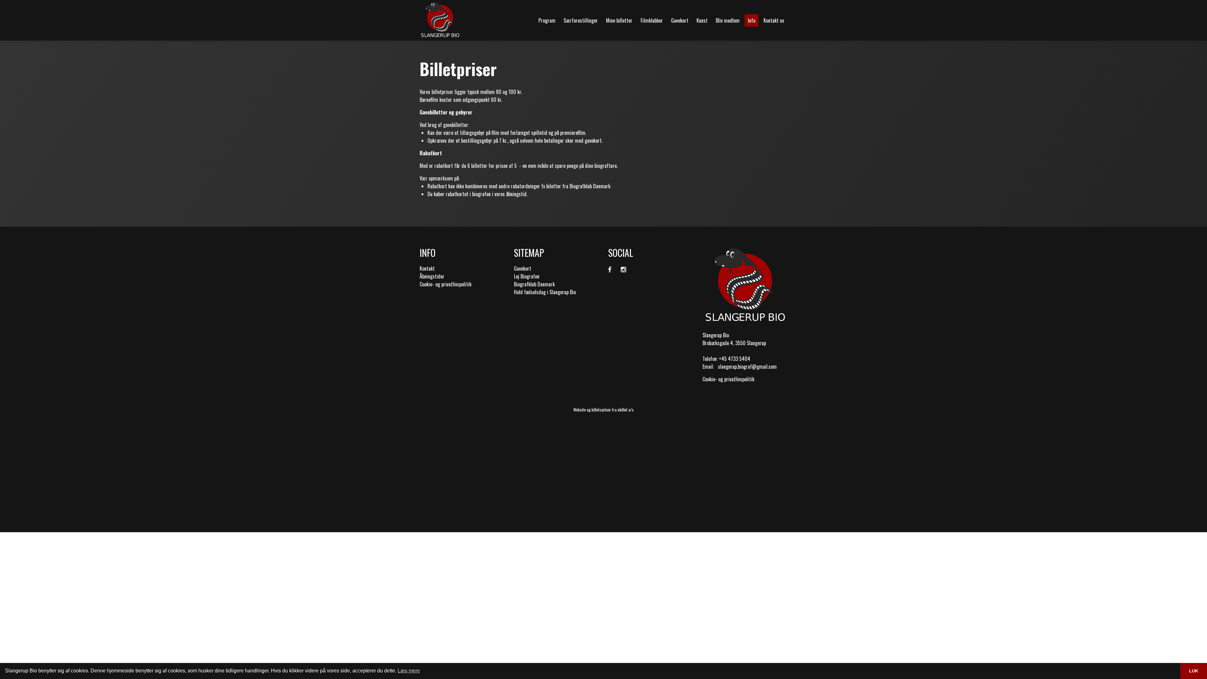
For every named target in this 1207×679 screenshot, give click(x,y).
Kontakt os (773, 20)
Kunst (702, 20)
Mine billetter (619, 20)
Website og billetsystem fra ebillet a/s (603, 409)
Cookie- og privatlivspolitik (445, 284)
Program (546, 20)
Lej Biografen (526, 276)
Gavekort (679, 20)
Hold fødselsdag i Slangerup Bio (545, 292)
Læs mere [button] (409, 670)
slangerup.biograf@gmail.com (747, 366)
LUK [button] (1193, 670)
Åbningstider (432, 276)
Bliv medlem (728, 20)
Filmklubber (652, 20)
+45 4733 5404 (734, 358)
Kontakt (427, 268)
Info (751, 20)
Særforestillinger (581, 20)
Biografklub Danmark (534, 284)
